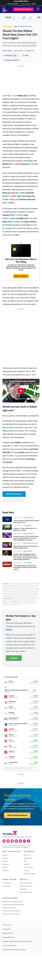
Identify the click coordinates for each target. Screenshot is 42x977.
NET (28, 218)
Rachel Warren (28, 517)
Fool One (26, 870)
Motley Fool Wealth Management (13, 904)
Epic (25, 861)
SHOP (12, 215)
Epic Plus (27, 864)
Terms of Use (6, 925)
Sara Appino (28, 525)
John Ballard (27, 562)
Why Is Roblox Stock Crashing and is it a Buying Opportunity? (26, 547)
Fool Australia (6, 883)
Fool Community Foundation (11, 911)
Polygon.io (26, 847)
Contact (5, 867)
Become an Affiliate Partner (11, 914)
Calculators (23, 889)
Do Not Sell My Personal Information (14, 950)
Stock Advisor (28, 858)
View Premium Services (17, 815)
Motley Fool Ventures (9, 908)
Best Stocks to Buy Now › (23, 9)
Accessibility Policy (8, 937)
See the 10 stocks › (14, 494)
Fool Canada (6, 886)
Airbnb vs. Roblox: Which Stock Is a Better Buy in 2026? (25, 529)
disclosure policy (7, 598)
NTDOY (6, 196)
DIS (29, 164)
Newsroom (5, 864)
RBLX (26, 96)
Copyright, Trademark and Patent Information (17, 941)
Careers (5, 858)
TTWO (5, 199)
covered (13, 96)
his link (15, 601)
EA (17, 193)
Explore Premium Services (23, 26)
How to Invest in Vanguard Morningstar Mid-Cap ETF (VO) (26, 521)
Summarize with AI (12, 60)
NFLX (11, 164)
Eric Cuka (8, 51)
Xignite (18, 847)
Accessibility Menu (21, 1)
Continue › (13, 658)
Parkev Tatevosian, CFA (30, 543)
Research (5, 861)
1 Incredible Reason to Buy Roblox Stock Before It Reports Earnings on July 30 (25, 567)
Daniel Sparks (27, 551)
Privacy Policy (6, 929)
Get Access (7, 692)
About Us (5, 855)
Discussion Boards (25, 886)
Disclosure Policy (7, 933)
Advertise (5, 870)
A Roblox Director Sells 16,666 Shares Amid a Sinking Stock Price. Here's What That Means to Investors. (26, 538)
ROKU (10, 222)
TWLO (5, 218)
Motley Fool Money (30, 873)
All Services (27, 855)
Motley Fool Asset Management (12, 901)
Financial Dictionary (26, 892)
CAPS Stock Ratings (26, 883)
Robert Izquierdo (28, 533)
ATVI (5, 203)
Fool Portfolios (28, 867)
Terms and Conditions (9, 945)
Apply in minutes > (21, 276)
